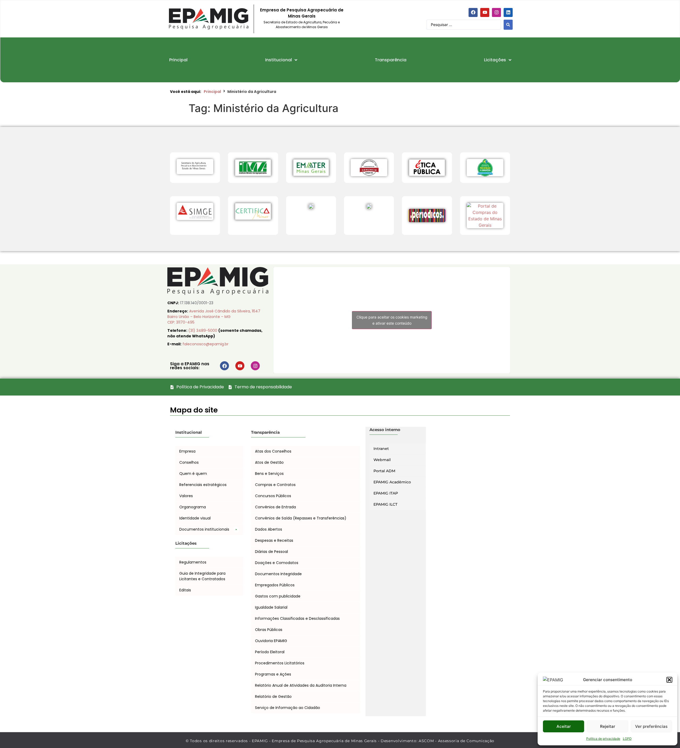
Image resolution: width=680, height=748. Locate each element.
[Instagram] (496, 12)
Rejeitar (607, 726)
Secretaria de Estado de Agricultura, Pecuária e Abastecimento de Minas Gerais (302, 24)
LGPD (627, 739)
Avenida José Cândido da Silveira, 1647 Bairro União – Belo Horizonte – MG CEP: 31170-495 (213, 316)
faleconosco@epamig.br (205, 344)
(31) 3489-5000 (203, 330)
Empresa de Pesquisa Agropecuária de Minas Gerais (301, 13)
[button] (669, 679)
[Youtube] (484, 12)
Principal (212, 91)
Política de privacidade (603, 739)
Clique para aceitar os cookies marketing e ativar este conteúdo (391, 320)
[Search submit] (508, 25)
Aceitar (563, 726)
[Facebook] (473, 12)
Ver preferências (651, 726)
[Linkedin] (508, 12)
